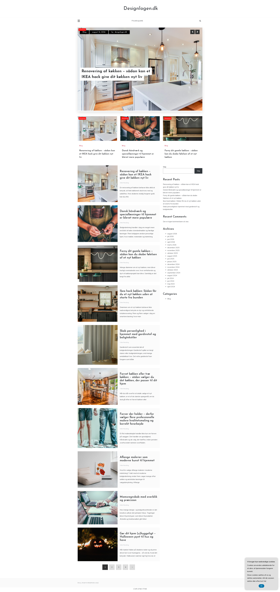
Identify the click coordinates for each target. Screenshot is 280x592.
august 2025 (172, 256)
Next (197, 32)
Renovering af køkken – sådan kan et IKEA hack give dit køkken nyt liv (97, 154)
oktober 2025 (172, 253)
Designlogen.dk (141, 8)
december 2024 (173, 264)
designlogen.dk (118, 32)
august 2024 (172, 275)
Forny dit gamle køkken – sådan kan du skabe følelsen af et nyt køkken (181, 154)
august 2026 (172, 234)
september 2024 (173, 273)
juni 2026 (170, 239)
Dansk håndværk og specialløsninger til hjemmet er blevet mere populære (118, 74)
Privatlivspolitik (137, 21)
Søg (164, 167)
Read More (193, 74)
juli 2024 (170, 278)
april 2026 (171, 242)
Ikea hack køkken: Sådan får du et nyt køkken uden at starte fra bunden (138, 294)
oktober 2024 (172, 270)
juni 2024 (170, 281)
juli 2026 (170, 236)
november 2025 (173, 250)
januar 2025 (171, 262)
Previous (192, 32)
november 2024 (173, 267)
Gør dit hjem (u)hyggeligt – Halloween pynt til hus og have (138, 537)
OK (261, 586)
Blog (84, 32)
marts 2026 (171, 245)
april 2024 (171, 287)
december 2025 (173, 248)
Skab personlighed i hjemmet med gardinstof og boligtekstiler (138, 334)
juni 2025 (170, 259)
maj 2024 (170, 284)
